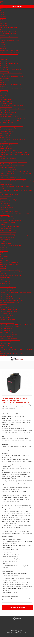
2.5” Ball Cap (3, 249)
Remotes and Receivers (6, 207)
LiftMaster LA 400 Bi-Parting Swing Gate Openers (13, 152)
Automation (3, 141)
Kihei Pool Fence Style (6, 130)
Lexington (2, 42)
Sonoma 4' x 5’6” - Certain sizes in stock (11, 84)
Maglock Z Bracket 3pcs (6, 313)
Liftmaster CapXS (5, 224)
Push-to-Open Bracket (6, 315)
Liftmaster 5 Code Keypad (7, 291)
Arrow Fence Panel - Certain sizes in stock (11, 105)
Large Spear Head (5, 281)
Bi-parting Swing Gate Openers (9, 143)
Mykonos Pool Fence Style (7, 131)
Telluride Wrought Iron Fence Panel (9, 120)
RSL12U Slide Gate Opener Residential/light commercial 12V (16, 190)
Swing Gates (3, 23)
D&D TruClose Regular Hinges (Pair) (10, 270)
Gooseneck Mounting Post (7, 234)
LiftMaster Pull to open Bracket (8, 309)
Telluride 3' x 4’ (4, 90)
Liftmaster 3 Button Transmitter (8, 338)
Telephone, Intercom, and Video (9, 194)
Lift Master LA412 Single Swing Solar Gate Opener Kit (14, 171)
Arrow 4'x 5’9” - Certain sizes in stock (10, 63)
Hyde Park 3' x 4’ (4, 75)
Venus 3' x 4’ (3, 94)
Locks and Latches (5, 203)
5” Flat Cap (3, 268)
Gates (1, 3)
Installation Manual (17, 607)
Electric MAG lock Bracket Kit (8, 222)
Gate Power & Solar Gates (7, 145)
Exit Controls (3, 198)
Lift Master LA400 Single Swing (8, 169)
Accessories (3, 8)
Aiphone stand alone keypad (8, 287)
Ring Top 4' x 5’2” (4, 80)
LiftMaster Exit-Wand (5, 243)
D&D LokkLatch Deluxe (6, 296)
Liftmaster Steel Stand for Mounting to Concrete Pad (14, 236)
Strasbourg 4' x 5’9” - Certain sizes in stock (12, 88)
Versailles (2, 58)
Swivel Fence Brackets (6, 239)
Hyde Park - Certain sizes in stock (9, 41)
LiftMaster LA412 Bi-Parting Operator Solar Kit (12, 160)
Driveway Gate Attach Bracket (8, 230)
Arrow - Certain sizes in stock (8, 31)
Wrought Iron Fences (6, 99)
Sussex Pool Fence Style (6, 137)
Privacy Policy (17, 631)
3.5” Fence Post (4, 256)
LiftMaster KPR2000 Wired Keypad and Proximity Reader (15, 292)
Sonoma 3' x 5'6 (4, 82)
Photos (2, 14)
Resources (3, 18)
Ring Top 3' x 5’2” (4, 78)
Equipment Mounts (5, 196)
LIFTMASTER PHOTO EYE (6, 347)
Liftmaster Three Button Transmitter (10, 340)
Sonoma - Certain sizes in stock (9, 50)
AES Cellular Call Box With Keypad (9, 217)
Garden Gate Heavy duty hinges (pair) (11, 275)
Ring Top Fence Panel (6, 114)
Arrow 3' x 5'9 (3, 61)
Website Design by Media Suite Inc (17, 632)
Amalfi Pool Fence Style (6, 124)
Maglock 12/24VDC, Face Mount (8, 311)
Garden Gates (4, 25)
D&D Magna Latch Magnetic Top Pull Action (12, 300)
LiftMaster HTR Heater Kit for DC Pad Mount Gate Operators (16, 325)
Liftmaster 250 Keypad (6, 289)
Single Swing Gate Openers (7, 147)
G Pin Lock (3, 306)
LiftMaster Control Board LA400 (8, 319)
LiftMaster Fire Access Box (7, 323)
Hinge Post (3, 279)
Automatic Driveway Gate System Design (11, 353)
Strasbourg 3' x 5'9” (5, 86)
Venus (1, 56)
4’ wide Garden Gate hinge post (9, 264)
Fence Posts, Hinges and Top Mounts (10, 200)
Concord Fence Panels (6, 111)
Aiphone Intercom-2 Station (8, 219)
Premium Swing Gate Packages (9, 27)
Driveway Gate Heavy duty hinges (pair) (11, 272)
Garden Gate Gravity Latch (7, 308)
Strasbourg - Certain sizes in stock (9, 52)
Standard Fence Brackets (7, 238)
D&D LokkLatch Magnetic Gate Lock (10, 298)
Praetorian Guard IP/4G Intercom (9, 226)
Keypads (2, 202)
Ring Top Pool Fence (5, 133)
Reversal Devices (4, 209)
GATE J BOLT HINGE (5, 277)
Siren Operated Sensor (6, 332)
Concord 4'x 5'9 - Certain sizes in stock (11, 73)
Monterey (2, 46)
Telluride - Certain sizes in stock (9, 54)
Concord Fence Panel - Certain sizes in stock (12, 109)
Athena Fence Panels (6, 107)
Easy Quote (3, 16)
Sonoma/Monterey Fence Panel (9, 116)
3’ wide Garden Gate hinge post (9, 262)
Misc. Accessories (5, 205)
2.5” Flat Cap (3, 253)
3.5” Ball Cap (3, 255)
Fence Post (3, 273)
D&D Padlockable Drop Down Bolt (9, 302)
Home (1, 1)
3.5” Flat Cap (3, 258)
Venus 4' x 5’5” (4, 95)
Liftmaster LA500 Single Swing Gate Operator (12, 177)
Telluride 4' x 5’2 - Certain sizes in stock (11, 92)
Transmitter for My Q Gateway (8, 334)
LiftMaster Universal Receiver (8, 342)
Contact (2, 20)
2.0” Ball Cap (3, 247)
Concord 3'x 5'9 (4, 71)
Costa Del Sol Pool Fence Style (8, 128)
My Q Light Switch (5, 330)
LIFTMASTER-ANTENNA (5, 344)
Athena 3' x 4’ (3, 65)
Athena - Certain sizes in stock (8, 33)
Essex (1, 39)
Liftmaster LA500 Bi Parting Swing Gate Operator (13, 162)
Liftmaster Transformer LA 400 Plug (9, 327)
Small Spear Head (5, 283)
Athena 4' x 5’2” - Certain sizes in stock (10, 69)
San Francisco (4, 48)
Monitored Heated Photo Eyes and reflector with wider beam (17, 349)
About (1, 10)
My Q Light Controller (6, 328)
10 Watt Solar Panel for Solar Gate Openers (12, 166)
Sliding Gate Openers (6, 148)
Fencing (2, 5)
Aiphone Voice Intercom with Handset (10, 220)
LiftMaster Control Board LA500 (8, 321)
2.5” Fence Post (4, 251)
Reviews (2, 12)
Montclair (2, 44)
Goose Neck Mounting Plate (8, 232)
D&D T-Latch (3, 304)
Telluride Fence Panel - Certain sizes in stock (12, 118)
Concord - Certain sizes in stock (9, 37)
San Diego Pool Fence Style (7, 135)
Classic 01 (2, 35)
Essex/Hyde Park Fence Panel (8, 112)
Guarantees (3, 355)
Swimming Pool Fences (6, 101)
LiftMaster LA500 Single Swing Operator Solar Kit (13, 179)
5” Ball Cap (3, 266)
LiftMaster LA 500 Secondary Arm (9, 158)
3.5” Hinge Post (4, 260)
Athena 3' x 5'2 (4, 67)
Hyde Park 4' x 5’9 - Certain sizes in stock (11, 77)
